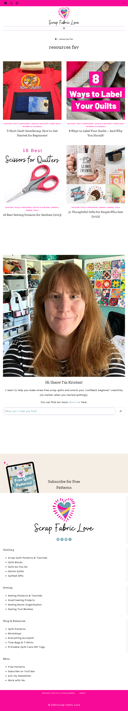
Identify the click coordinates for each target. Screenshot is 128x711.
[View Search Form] (123, 3)
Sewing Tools (32, 210)
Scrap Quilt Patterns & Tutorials (27, 557)
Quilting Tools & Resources (17, 124)
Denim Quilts (16, 571)
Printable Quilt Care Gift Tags (26, 646)
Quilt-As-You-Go (18, 566)
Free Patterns (16, 666)
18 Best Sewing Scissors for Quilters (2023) (32, 215)
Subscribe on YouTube (21, 671)
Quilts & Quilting (40, 124)
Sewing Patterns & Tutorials (25, 595)
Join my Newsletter (19, 675)
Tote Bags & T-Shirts (20, 642)
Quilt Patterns (17, 628)
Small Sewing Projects (21, 600)
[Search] (120, 411)
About (83, 693)
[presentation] (32, 90)
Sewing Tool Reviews (20, 609)
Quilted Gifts (15, 575)
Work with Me (16, 680)
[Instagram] (17, 3)
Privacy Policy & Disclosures (58, 693)
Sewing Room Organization (25, 604)
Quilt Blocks (15, 562)
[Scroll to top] (121, 701)
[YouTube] (69, 697)
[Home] (56, 39)
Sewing (55, 207)
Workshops (14, 633)
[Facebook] (5, 3)
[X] (11, 3)
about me (74, 402)
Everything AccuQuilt (21, 637)
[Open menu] (64, 28)
